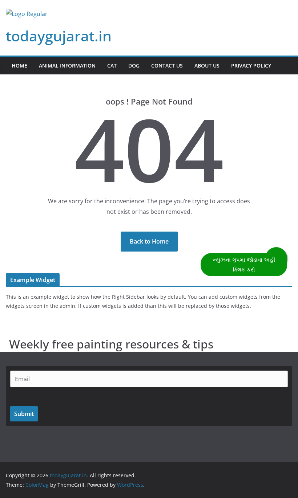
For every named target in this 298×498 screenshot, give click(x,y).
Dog (134, 65)
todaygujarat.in (59, 36)
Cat (112, 65)
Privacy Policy (251, 65)
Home (19, 65)
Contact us (167, 65)
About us (207, 65)
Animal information (67, 65)
